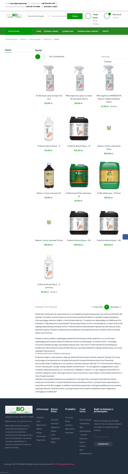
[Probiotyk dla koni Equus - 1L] (49, 126)
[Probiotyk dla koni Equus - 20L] (109, 220)
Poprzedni (97, 307)
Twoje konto (83, 410)
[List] (44, 56)
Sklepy (39, 429)
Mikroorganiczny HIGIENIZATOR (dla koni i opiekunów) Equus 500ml (109, 99)
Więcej (106, 31)
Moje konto (40, 440)
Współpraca (55, 439)
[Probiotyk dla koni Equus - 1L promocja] (49, 265)
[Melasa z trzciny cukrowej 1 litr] (49, 173)
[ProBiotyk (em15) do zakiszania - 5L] (79, 173)
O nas (53, 435)
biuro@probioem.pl (24, 421)
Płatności (55, 424)
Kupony (83, 446)
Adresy (82, 442)
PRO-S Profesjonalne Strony (63, 464)
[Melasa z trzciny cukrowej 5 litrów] (49, 220)
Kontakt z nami (50, 7)
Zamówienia (85, 424)
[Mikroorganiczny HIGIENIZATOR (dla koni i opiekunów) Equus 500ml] (109, 76)
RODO (53, 442)
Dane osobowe (85, 420)
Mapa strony (41, 425)
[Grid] (37, 56)
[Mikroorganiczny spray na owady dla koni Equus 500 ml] (79, 76)
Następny (116, 307)
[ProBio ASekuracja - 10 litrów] (109, 173)
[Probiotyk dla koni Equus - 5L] (79, 126)
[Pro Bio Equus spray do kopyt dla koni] (49, 76)
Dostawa (54, 420)
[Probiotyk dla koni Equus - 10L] (79, 220)
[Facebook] (125, 237)
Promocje (69, 418)
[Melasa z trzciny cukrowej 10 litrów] (109, 126)
